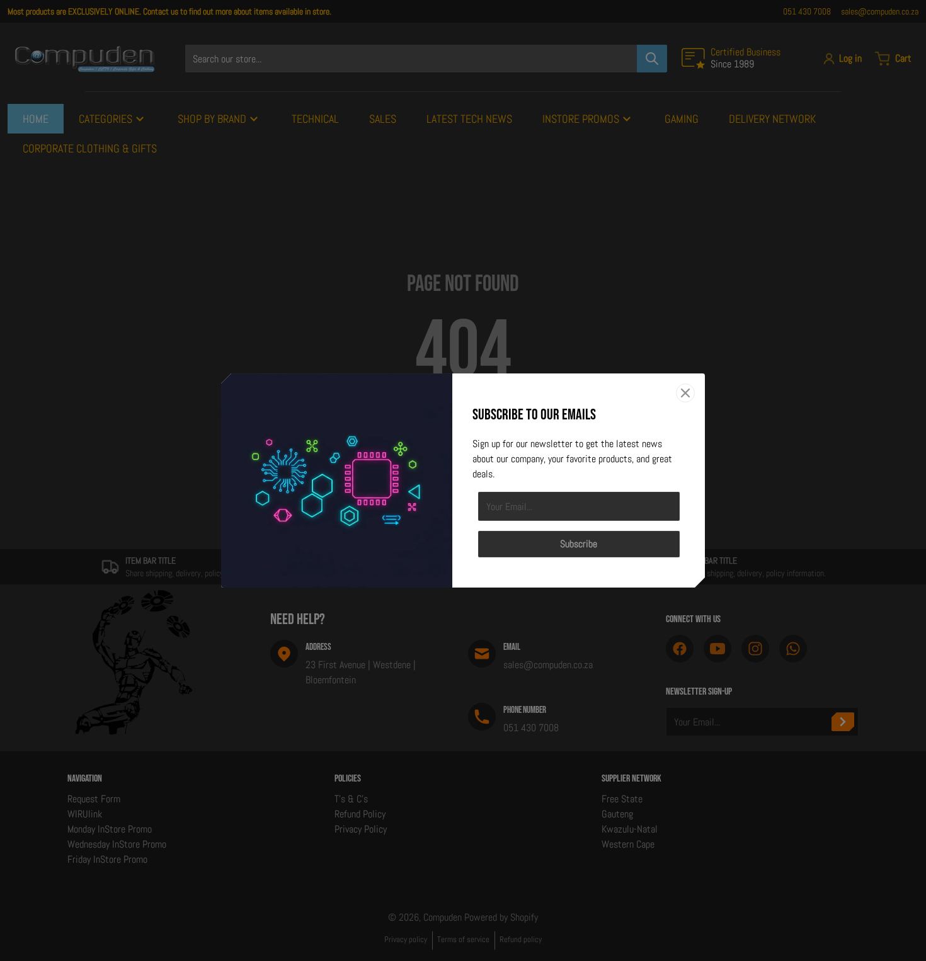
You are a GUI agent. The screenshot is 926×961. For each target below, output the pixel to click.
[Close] (685, 393)
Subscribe (578, 543)
